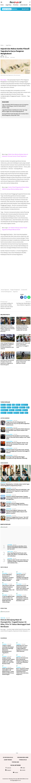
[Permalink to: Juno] (2, 56)
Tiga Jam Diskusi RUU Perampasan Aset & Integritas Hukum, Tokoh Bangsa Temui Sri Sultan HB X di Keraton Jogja (15, 106)
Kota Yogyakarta (4, 410)
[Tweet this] (25, 297)
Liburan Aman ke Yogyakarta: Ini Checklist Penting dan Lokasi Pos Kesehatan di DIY (22, 577)
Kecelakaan (3, 412)
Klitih (13, 404)
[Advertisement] (15, 27)
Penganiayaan (24, 404)
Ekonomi (8, 407)
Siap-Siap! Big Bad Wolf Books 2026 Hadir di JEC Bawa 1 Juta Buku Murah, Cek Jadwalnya (17, 554)
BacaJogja (3, 80)
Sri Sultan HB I (24, 289)
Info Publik (4, 567)
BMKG (27, 407)
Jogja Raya (9, 544)
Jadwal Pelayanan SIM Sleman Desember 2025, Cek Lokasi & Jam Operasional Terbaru (22, 588)
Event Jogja (25, 410)
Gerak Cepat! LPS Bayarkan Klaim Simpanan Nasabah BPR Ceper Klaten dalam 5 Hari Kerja (18, 430)
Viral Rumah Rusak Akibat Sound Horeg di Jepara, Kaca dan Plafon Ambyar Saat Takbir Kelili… (18, 437)
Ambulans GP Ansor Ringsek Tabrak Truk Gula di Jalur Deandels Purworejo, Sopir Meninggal (17, 444)
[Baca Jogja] (15, 2)
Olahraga (4, 638)
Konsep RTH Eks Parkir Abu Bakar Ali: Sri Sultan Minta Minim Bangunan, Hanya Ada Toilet (15, 114)
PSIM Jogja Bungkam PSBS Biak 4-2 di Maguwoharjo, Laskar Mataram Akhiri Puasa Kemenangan (8, 671)
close (17, 753)
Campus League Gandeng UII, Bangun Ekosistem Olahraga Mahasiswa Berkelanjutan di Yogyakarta (8, 649)
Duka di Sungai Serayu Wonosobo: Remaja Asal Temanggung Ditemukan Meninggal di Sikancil (17, 451)
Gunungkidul (18, 410)
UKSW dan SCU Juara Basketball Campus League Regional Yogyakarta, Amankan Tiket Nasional (22, 648)
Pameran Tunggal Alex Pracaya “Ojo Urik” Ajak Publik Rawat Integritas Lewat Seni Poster (17, 518)
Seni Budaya (4, 463)
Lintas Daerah (5, 418)
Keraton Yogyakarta (5, 289)
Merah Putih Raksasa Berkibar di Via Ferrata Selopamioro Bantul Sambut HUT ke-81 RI (22, 328)
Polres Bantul (22, 407)
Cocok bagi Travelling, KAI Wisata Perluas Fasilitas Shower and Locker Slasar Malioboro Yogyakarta (7, 305)
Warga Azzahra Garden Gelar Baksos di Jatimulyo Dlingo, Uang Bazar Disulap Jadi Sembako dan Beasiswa (8, 328)
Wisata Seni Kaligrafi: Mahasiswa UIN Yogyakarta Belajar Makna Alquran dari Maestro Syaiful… (16, 512)
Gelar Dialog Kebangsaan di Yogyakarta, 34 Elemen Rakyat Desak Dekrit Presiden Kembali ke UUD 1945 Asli (7, 345)
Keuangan (3, 407)
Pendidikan (11, 410)
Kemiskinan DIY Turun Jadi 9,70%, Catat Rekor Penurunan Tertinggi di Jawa (23, 345)
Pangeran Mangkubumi (15, 289)
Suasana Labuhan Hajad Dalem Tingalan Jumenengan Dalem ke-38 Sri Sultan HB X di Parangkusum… (18, 498)
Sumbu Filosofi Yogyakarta (6, 291)
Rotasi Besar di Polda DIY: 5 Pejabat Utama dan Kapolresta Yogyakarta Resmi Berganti (7, 362)
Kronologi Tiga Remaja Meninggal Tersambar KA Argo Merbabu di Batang (16, 457)
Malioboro (18, 404)
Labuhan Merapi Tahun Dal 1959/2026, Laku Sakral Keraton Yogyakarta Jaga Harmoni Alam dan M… (18, 491)
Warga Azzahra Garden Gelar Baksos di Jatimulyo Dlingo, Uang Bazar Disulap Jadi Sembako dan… (17, 561)
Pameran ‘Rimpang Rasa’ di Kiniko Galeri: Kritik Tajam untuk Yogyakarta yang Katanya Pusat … (15, 484)
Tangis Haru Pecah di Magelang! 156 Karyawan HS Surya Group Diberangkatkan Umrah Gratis (17, 423)
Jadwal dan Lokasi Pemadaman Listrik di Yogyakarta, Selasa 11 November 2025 (22, 598)
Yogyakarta (15, 291)
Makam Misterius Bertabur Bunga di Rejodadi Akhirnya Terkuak (23, 362)
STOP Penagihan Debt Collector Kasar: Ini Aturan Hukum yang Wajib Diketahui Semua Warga (8, 599)
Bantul (26, 412)
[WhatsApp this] (28, 297)
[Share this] (21, 297)
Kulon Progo (16, 412)
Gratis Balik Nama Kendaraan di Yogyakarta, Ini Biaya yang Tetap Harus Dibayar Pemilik (8, 577)
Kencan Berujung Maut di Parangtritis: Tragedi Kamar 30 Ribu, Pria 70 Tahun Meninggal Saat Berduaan (15, 623)
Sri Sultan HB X (15, 407)
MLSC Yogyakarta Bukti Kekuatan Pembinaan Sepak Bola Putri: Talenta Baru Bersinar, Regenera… (22, 671)
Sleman (21, 412)
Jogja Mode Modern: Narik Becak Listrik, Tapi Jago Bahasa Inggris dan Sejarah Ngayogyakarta (14, 110)
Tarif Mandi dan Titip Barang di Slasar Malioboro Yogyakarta (23, 303)
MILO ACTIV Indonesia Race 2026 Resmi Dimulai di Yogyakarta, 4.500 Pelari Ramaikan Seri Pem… (22, 660)
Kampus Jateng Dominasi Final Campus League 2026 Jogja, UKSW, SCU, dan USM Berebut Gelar (8, 660)
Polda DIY (9, 404)
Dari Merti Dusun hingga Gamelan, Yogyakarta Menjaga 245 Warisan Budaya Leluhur (17, 505)
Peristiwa (4, 608)
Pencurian (3, 404)
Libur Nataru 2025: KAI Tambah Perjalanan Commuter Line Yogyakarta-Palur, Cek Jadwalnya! (8, 588)
